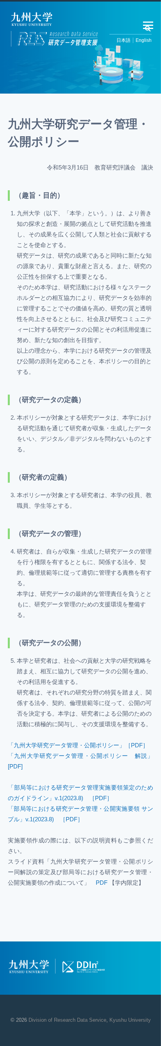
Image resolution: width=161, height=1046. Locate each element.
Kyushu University (130, 1020)
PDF (101, 882)
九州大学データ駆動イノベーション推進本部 (84, 966)
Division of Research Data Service (67, 1020)
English (144, 40)
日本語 (123, 40)
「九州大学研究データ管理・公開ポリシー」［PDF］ (78, 745)
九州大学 (29, 966)
